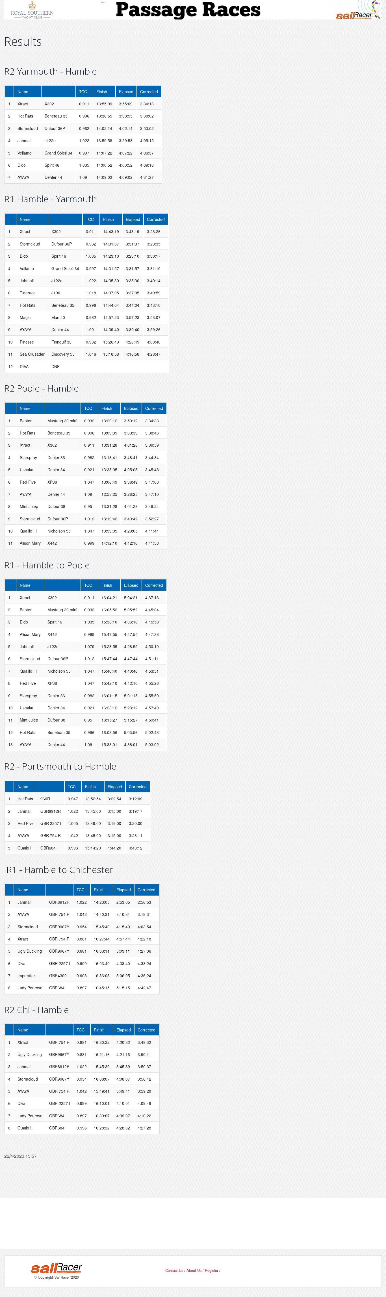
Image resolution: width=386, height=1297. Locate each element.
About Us (194, 1270)
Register (211, 1270)
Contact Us (174, 1270)
